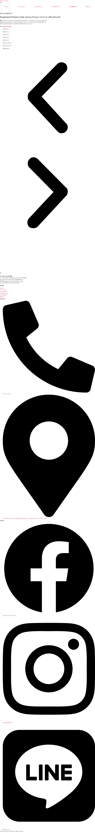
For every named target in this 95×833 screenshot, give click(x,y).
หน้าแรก (7, 6)
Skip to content (4, 1)
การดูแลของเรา (38, 6)
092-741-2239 (7, 26)
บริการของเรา (21, 6)
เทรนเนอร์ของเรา (55, 6)
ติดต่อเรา (88, 6)
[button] (47, 97)
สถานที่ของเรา (73, 6)
